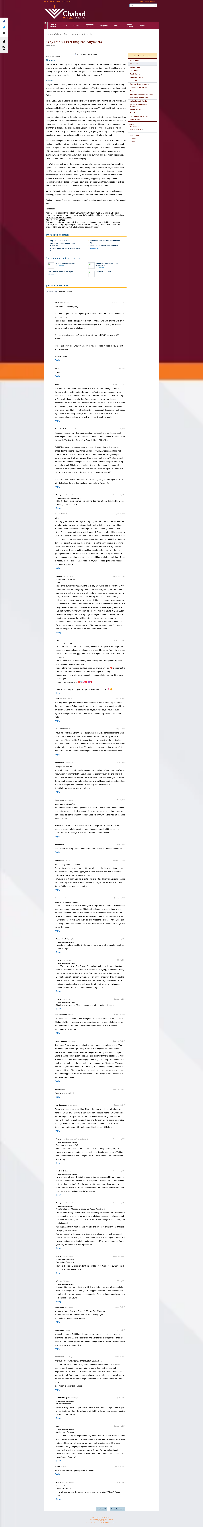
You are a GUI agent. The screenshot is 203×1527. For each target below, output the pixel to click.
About (52, 1)
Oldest (69, 292)
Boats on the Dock (103, 272)
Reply (57, 360)
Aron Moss (51, 45)
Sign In (66, 1)
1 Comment (51, 274)
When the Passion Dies (65, 263)
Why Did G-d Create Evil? (60, 240)
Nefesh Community (77, 213)
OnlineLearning (129, 25)
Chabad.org (97, 1522)
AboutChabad (53, 25)
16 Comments (60, 265)
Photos (116, 26)
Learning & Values (53, 34)
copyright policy (92, 227)
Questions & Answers (72, 34)
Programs (104, 26)
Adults (76, 26)
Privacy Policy (112, 1522)
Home (46, 1)
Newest (62, 292)
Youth (64, 26)
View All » (94, 248)
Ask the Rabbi (144, 1)
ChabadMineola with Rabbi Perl (102, 9)
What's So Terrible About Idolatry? (104, 245)
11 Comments (100, 267)
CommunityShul (89, 25)
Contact (152, 1)
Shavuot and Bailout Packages (60, 272)
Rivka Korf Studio (55, 56)
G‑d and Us (88, 34)
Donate (57, 1)
